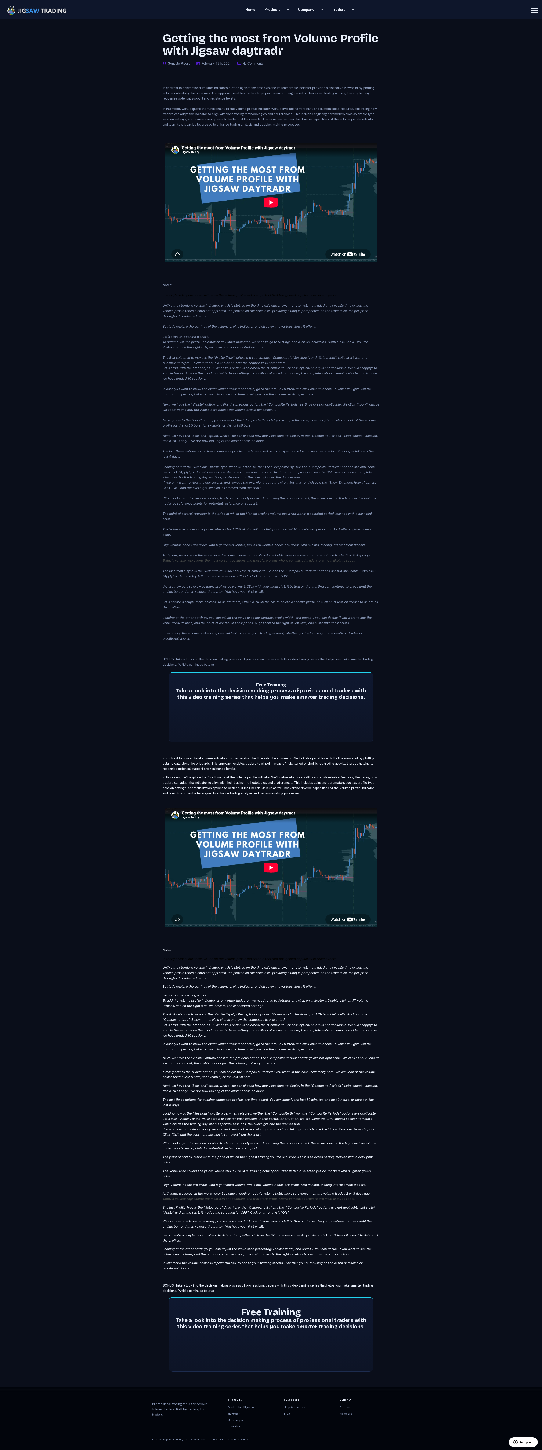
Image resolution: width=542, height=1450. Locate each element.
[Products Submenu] (289, 9)
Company (306, 9)
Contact (345, 1407)
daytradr (234, 1413)
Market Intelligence (241, 1407)
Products (273, 9)
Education (235, 1426)
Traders (339, 9)
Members (346, 1413)
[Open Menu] (534, 10)
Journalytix (235, 1420)
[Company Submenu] (323, 9)
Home (250, 9)
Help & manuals (294, 1407)
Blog (287, 1413)
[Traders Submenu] (354, 9)
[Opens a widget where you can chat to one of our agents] (523, 1442)
